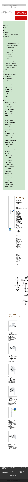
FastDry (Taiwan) (9, 164)
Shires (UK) (8, 180)
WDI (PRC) (7, 153)
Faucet (10, 11)
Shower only (9, 54)
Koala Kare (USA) (9, 142)
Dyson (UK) (8, 162)
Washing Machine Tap (11, 65)
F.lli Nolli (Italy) (8, 160)
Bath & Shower (10, 52)
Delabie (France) (9, 126)
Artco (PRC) (8, 131)
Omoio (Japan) (8, 146)
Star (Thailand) (8, 118)
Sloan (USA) (8, 124)
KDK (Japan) (8, 151)
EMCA (6, 115)
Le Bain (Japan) (9, 144)
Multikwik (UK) (8, 177)
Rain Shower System (11, 61)
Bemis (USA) (8, 157)
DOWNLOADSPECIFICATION (20, 13)
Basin (2, 12)
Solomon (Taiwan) (9, 182)
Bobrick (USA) (8, 135)
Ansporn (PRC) (8, 129)
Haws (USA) (8, 155)
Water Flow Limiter (10, 67)
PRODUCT (4, 11)
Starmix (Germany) (9, 186)
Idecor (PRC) (8, 169)
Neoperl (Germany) (9, 133)
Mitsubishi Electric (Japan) (11, 149)
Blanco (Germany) (9, 166)
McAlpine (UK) (8, 175)
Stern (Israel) (8, 113)
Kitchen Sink (9, 56)
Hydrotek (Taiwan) (9, 184)
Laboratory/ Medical (11, 63)
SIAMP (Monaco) (9, 120)
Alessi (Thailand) (9, 111)
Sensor (7, 58)
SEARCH (14, 7)
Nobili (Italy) (8, 107)
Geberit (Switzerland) (10, 122)
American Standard (10, 102)
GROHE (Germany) (10, 109)
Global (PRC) (8, 171)
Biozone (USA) (8, 173)
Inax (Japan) (8, 104)
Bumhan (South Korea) (10, 140)
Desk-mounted (9, 12)
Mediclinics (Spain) (10, 138)
